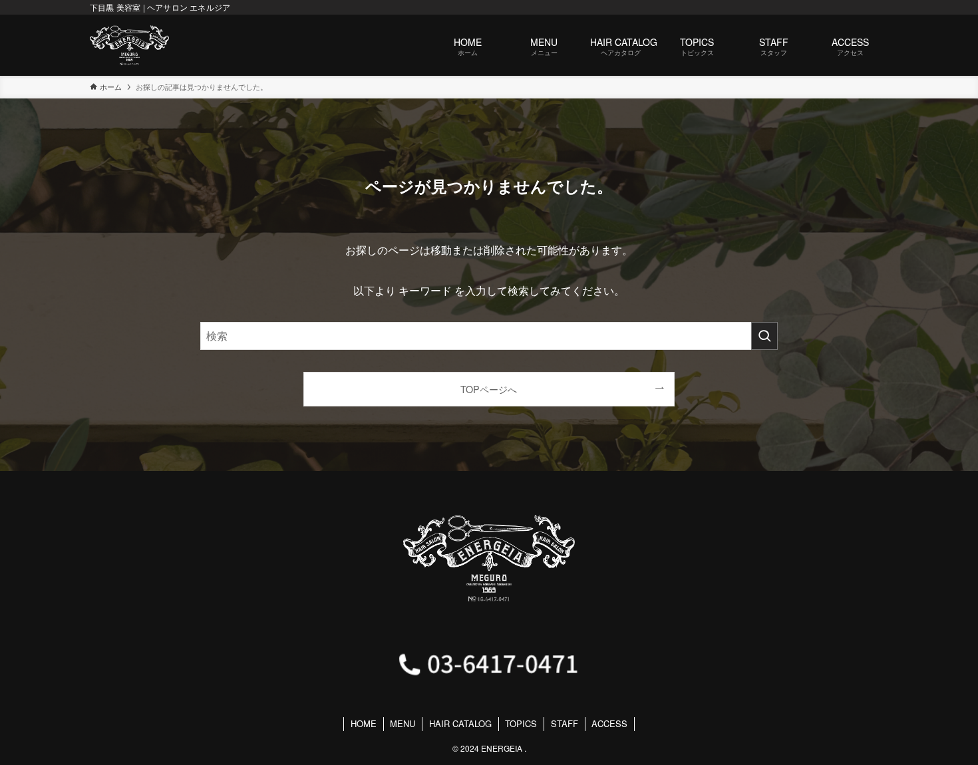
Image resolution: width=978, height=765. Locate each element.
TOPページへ (488, 389)
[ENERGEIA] (129, 45)
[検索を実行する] (764, 336)
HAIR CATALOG (460, 723)
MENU (402, 723)
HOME (364, 723)
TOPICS (521, 723)
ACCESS (609, 723)
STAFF (564, 723)
